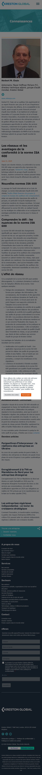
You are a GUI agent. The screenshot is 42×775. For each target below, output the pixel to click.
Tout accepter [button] (26, 395)
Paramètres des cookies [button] (12, 395)
